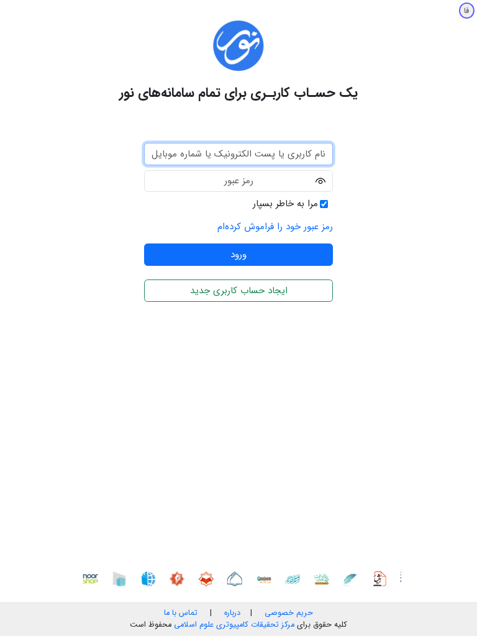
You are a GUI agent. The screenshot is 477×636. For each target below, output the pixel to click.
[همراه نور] (295, 578)
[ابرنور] (121, 578)
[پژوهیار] (381, 578)
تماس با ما (181, 613)
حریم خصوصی (289, 613)
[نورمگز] (179, 578)
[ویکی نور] (150, 578)
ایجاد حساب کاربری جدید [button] (239, 290)
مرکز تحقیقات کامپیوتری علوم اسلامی (234, 625)
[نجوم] (265, 578)
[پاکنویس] (352, 578)
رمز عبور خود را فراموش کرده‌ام (275, 226)
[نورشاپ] (92, 578)
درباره (231, 613)
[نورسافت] (237, 578)
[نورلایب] (208, 578)
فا (467, 11)
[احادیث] (323, 578)
